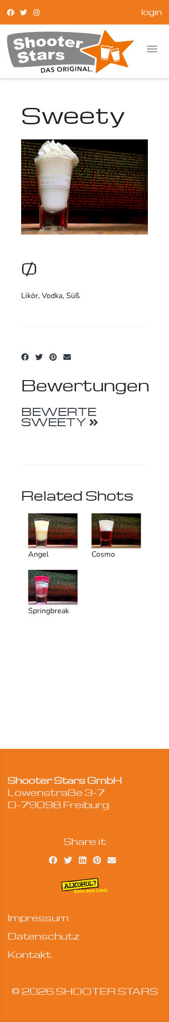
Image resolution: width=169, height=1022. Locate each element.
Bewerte (58, 416)
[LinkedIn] (82, 859)
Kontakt (30, 954)
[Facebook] (10, 12)
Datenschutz (43, 936)
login (151, 12)
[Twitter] (23, 12)
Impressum (38, 917)
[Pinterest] (53, 357)
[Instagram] (36, 12)
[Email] (67, 357)
